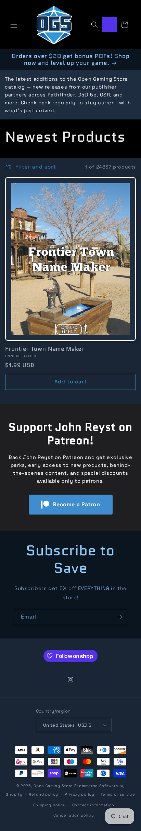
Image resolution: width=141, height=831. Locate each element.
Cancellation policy (73, 815)
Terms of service (118, 794)
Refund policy (43, 794)
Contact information (93, 805)
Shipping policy (49, 805)
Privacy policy (79, 794)
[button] (13, 24)
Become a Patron (76, 504)
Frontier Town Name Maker (44, 348)
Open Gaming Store (53, 785)
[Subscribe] (119, 617)
